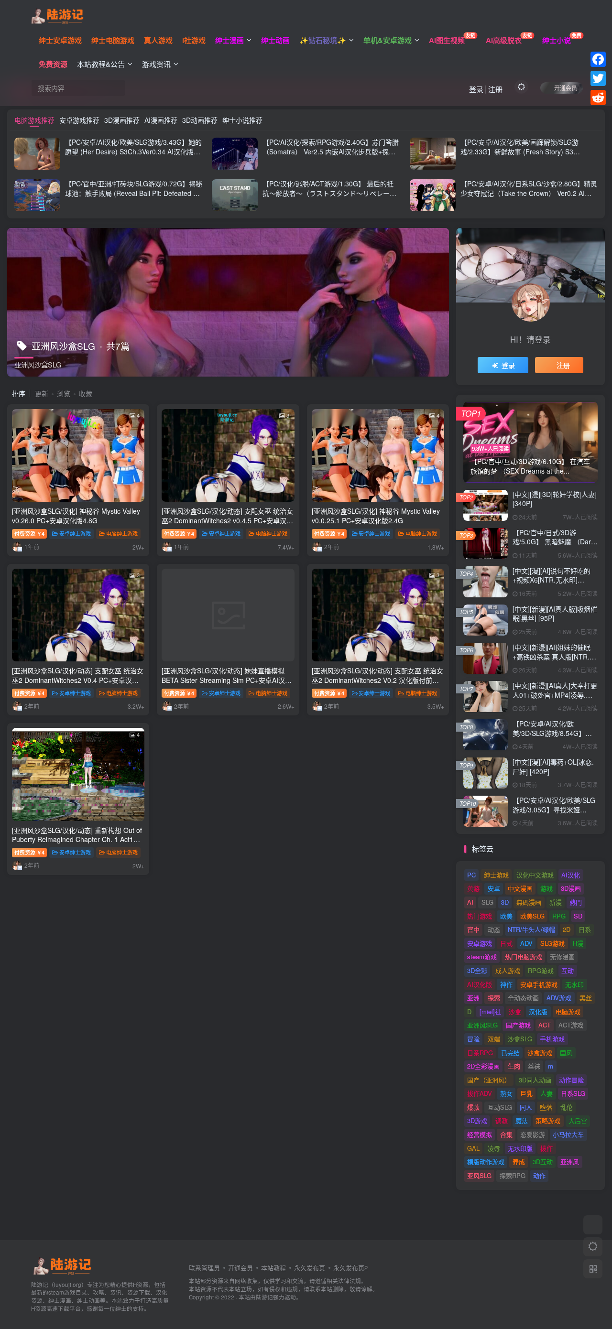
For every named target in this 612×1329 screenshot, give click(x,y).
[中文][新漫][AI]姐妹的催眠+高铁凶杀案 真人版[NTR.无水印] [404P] (554, 656)
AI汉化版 (479, 984)
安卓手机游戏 (538, 984)
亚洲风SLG (482, 1024)
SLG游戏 (552, 943)
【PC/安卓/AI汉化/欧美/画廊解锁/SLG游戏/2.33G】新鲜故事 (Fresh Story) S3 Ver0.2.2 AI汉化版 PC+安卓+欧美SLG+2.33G (527, 151)
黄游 (473, 888)
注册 (495, 89)
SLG (487, 902)
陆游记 (264, 1297)
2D (566, 929)
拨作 (546, 1148)
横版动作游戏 (485, 1161)
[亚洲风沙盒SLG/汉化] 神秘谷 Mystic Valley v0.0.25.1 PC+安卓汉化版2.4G (376, 515)
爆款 (473, 1107)
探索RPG (512, 1175)
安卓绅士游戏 (75, 533)
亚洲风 (569, 1161)
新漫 (555, 902)
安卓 (494, 888)
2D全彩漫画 (483, 1065)
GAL (473, 1148)
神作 (506, 984)
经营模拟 (479, 1134)
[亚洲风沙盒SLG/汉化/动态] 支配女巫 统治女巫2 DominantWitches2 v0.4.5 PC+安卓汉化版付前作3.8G (227, 520)
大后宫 (577, 1120)
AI (470, 902)
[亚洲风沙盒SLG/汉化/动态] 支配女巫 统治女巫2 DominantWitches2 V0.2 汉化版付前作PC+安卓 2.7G (377, 680)
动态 (494, 929)
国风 (566, 1052)
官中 (473, 929)
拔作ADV (479, 1093)
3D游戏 (477, 1120)
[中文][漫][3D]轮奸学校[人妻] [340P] (555, 498)
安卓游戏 (479, 943)
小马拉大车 (568, 1134)
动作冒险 (571, 1079)
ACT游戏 (570, 1024)
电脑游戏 (568, 1011)
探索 (494, 997)
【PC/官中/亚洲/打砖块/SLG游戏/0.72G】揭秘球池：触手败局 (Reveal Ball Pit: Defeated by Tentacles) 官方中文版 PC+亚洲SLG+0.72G (133, 193)
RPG (559, 915)
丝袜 (534, 1065)
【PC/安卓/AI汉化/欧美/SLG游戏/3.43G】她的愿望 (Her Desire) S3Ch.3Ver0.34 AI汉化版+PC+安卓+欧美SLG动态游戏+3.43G (133, 151)
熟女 (506, 1093)
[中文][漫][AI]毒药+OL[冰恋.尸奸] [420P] (553, 766)
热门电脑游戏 (523, 956)
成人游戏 (507, 970)
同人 (526, 1107)
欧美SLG (532, 915)
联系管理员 (204, 1267)
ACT (544, 1024)
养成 (519, 1161)
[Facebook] (598, 59)
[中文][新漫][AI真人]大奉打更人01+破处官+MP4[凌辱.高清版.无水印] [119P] (555, 695)
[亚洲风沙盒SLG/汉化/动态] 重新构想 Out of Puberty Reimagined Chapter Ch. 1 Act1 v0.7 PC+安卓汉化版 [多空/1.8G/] (77, 839)
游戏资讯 (156, 64)
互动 (567, 970)
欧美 (506, 915)
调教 (501, 1120)
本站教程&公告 (101, 64)
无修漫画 (562, 956)
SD (578, 915)
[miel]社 (490, 1011)
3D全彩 (477, 970)
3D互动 (543, 1161)
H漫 (578, 943)
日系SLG (573, 1093)
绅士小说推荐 (242, 120)
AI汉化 (570, 874)
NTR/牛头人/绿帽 (531, 929)
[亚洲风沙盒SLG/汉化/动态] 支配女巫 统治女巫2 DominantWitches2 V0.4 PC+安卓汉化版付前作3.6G (77, 680)
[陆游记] (57, 15)
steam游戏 (482, 956)
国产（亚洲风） (489, 1079)
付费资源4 (29, 533)
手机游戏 (552, 1038)
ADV (526, 943)
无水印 (574, 984)
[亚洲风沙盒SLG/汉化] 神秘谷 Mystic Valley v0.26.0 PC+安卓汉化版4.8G (76, 515)
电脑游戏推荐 (34, 120)
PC (471, 874)
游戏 (546, 888)
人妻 (546, 1093)
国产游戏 (518, 1024)
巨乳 (526, 1093)
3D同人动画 (535, 1079)
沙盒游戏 (539, 1052)
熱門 (575, 902)
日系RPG (480, 1052)
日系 (585, 929)
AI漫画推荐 (160, 120)
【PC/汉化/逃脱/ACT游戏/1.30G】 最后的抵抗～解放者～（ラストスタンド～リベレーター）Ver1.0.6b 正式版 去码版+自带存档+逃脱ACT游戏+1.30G (329, 197)
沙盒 (515, 1011)
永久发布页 (309, 1267)
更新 (41, 393)
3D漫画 (571, 888)
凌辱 (494, 1148)
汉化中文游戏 (535, 874)
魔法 (521, 1120)
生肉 (514, 1065)
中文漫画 (520, 888)
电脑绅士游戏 (122, 533)
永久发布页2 (350, 1267)
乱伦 (566, 1107)
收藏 (85, 393)
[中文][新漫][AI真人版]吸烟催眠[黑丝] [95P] (555, 613)
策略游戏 (548, 1120)
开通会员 (565, 88)
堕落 (546, 1107)
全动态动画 (523, 997)
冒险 (473, 1038)
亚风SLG (479, 1175)
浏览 (63, 393)
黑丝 (585, 997)
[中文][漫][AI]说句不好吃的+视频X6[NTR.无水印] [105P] (551, 580)
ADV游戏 (558, 997)
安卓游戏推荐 (79, 120)
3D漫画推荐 (122, 120)
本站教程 (273, 1267)
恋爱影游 (532, 1134)
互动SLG (500, 1107)
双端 (494, 1038)
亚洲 (473, 997)
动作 (539, 1175)
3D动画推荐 (200, 120)
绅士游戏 (496, 874)
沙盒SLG (520, 1038)
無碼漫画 (528, 902)
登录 (476, 89)
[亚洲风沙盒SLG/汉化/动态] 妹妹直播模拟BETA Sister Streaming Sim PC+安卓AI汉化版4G (227, 680)
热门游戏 (479, 915)
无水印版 (520, 1148)
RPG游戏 (541, 970)
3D (505, 902)
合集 (506, 1134)
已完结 (510, 1052)
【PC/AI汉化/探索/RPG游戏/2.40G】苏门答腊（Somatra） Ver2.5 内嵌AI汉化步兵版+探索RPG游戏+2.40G (330, 151)
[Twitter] (598, 78)
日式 (506, 943)
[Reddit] (598, 97)
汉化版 (538, 1011)
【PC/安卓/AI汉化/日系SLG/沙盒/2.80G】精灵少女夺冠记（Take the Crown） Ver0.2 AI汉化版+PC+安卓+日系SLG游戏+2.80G (528, 193)
